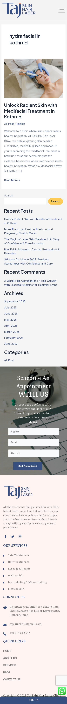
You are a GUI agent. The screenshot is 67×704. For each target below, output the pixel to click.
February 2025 (13, 337)
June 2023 (11, 343)
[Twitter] (13, 536)
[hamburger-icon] (61, 10)
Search (8, 195)
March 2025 (11, 331)
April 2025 (10, 325)
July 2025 (10, 307)
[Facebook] (6, 536)
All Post (9, 123)
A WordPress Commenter (20, 280)
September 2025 (14, 301)
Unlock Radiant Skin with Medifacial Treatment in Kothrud (30, 110)
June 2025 (11, 313)
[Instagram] (21, 536)
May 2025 (10, 319)
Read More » (12, 180)
